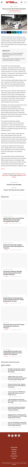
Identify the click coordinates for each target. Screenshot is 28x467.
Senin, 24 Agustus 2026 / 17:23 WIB (15, 329)
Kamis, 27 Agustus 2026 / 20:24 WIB (15, 249)
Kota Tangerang (6, 349)
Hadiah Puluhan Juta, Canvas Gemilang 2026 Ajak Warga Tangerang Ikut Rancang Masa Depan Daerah (13, 55)
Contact (14, 458)
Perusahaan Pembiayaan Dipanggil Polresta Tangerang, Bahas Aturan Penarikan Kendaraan (12, 272)
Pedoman (14, 453)
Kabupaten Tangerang (8, 216)
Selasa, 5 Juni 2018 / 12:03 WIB (14, 12)
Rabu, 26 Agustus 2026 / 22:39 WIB (15, 276)
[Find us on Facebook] (9, 435)
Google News (5, 175)
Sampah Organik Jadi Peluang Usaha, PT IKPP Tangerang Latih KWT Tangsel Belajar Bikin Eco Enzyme (13, 299)
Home (11, 6)
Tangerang (16, 6)
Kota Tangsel (6, 322)
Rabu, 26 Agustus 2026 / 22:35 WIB (15, 303)
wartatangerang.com (15, 11)
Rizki (7, 223)
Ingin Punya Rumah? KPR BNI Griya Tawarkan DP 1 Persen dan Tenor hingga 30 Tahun (16, 393)
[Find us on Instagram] (16, 435)
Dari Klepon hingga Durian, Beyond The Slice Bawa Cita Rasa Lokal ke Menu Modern (16, 370)
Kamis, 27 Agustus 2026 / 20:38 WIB (15, 223)
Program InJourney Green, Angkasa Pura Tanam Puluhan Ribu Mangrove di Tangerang (14, 59)
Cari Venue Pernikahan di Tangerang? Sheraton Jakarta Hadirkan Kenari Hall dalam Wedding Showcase (17, 424)
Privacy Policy (14, 456)
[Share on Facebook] (3, 32)
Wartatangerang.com (19, 173)
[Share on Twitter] (8, 32)
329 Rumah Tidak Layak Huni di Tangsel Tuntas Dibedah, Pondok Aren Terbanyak (13, 326)
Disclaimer (14, 449)
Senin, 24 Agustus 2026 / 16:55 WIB (15, 356)
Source (3, 169)
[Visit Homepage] (11, 2)
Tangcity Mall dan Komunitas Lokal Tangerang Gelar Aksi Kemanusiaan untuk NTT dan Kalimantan (12, 352)
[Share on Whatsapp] (14, 32)
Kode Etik (14, 451)
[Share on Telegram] (19, 32)
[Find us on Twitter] (12, 436)
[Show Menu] (1, 2)
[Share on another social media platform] (24, 32)
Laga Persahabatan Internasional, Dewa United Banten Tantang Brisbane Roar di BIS (17, 401)
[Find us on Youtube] (19, 435)
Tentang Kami (14, 447)
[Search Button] (21, 2)
